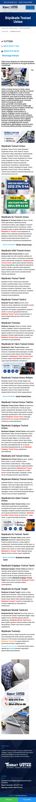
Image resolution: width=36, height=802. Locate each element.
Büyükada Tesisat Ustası (9, 646)
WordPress (12, 795)
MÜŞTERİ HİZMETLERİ (10, 2)
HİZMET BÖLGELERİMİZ (25, 2)
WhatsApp (9, 799)
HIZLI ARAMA (27, 799)
